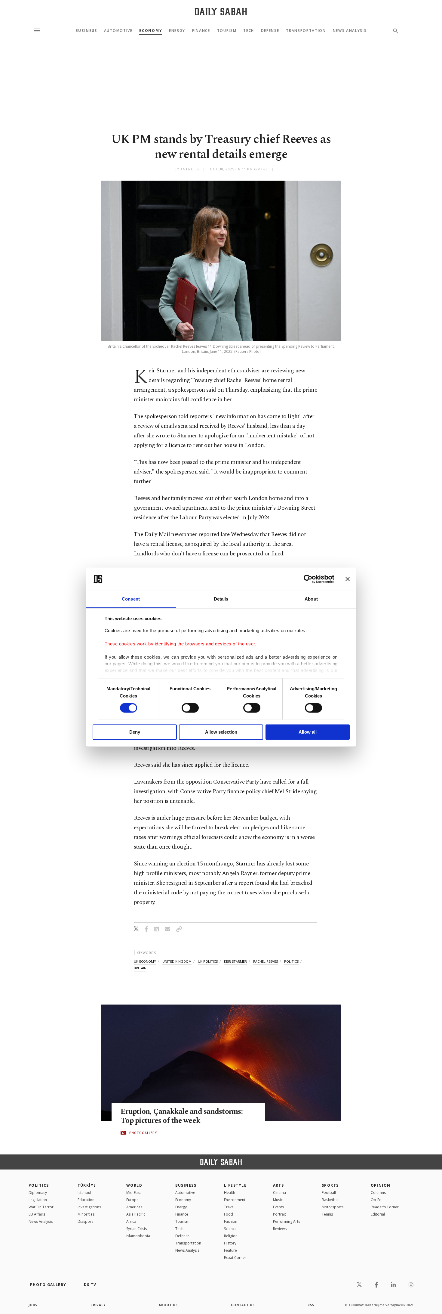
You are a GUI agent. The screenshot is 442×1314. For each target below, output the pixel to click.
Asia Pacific (135, 1214)
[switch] (190, 708)
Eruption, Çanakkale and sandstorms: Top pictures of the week (182, 1116)
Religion (231, 1235)
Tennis (327, 1214)
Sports (330, 1185)
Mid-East (133, 1192)
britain (140, 968)
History (230, 1243)
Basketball (330, 1199)
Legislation (38, 1199)
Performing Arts (286, 1221)
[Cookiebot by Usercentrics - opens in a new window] (308, 578)
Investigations (89, 1207)
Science (230, 1228)
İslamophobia (138, 1235)
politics (291, 961)
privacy (98, 1305)
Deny (134, 732)
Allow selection (221, 732)
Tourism (227, 31)
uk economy (145, 961)
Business (86, 31)
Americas (134, 1207)
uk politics (208, 961)
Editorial (378, 1214)
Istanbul (84, 1192)
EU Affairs (37, 1214)
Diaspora (86, 1221)
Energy (177, 31)
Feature (230, 1250)
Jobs (33, 1305)
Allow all (308, 732)
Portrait (279, 1214)
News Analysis (350, 31)
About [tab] (311, 598)
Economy (150, 31)
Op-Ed (376, 1199)
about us (168, 1305)
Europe (132, 1199)
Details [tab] (221, 598)
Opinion (381, 1185)
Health (229, 1192)
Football (329, 1192)
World (134, 1185)
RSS (311, 1305)
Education (86, 1199)
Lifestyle (235, 1185)
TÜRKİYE (87, 1185)
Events (278, 1207)
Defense (270, 31)
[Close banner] (347, 579)
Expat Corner (235, 1257)
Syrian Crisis (136, 1228)
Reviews (280, 1228)
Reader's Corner (385, 1207)
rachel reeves (265, 961)
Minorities (86, 1214)
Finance (201, 31)
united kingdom (177, 961)
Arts (278, 1185)
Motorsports (332, 1207)
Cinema (279, 1192)
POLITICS (39, 1185)
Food (228, 1214)
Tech (248, 31)
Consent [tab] (131, 598)
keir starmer (235, 961)
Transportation (306, 31)
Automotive (118, 31)
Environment (234, 1199)
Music (278, 1199)
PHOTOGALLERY (143, 1133)
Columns (378, 1192)
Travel (229, 1207)
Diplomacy (38, 1192)
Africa (131, 1221)
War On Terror (41, 1207)
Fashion (230, 1221)
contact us (243, 1305)
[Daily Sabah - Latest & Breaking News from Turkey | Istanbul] (221, 11)
